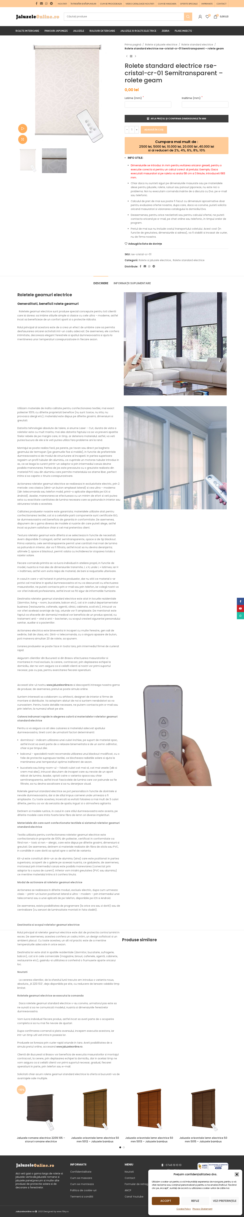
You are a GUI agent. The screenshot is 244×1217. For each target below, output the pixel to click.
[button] (237, 1174)
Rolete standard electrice (197, 44)
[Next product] (135, 56)
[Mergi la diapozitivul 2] (124, 1147)
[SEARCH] (188, 17)
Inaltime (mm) (191, 98)
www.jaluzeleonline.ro (59, 685)
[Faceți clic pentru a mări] (22, 139)
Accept (165, 1201)
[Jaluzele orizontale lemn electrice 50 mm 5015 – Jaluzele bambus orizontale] (203, 1109)
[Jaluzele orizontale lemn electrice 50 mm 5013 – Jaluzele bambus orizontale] (149, 1109)
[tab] (100, 281)
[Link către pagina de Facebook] (36, 3)
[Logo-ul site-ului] (38, 16)
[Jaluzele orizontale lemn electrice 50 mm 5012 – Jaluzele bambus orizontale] (95, 1109)
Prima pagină (133, 44)
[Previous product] (127, 56)
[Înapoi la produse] (131, 56)
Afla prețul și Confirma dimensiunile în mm (178, 118)
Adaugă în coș (153, 129)
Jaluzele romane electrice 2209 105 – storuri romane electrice (41, 1139)
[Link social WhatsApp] (46, 3)
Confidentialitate (80, 1172)
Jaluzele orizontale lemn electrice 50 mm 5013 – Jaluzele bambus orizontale (149, 1141)
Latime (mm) (134, 98)
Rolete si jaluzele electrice (161, 44)
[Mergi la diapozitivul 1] (120, 1147)
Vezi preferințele (224, 1201)
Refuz (195, 1201)
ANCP (128, 1190)
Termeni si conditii (81, 1196)
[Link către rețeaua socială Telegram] (51, 3)
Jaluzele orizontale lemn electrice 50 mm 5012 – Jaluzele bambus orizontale (95, 1141)
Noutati (129, 1172)
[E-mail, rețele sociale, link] (41, 3)
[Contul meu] (200, 16)
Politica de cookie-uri (83, 1190)
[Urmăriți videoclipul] (22, 128)
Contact (130, 1178)
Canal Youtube (134, 1196)
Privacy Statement (202, 1208)
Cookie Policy (183, 1208)
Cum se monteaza (82, 1184)
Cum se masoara (81, 1178)
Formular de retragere (138, 1184)
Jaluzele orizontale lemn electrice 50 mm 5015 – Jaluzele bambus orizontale (203, 1141)
